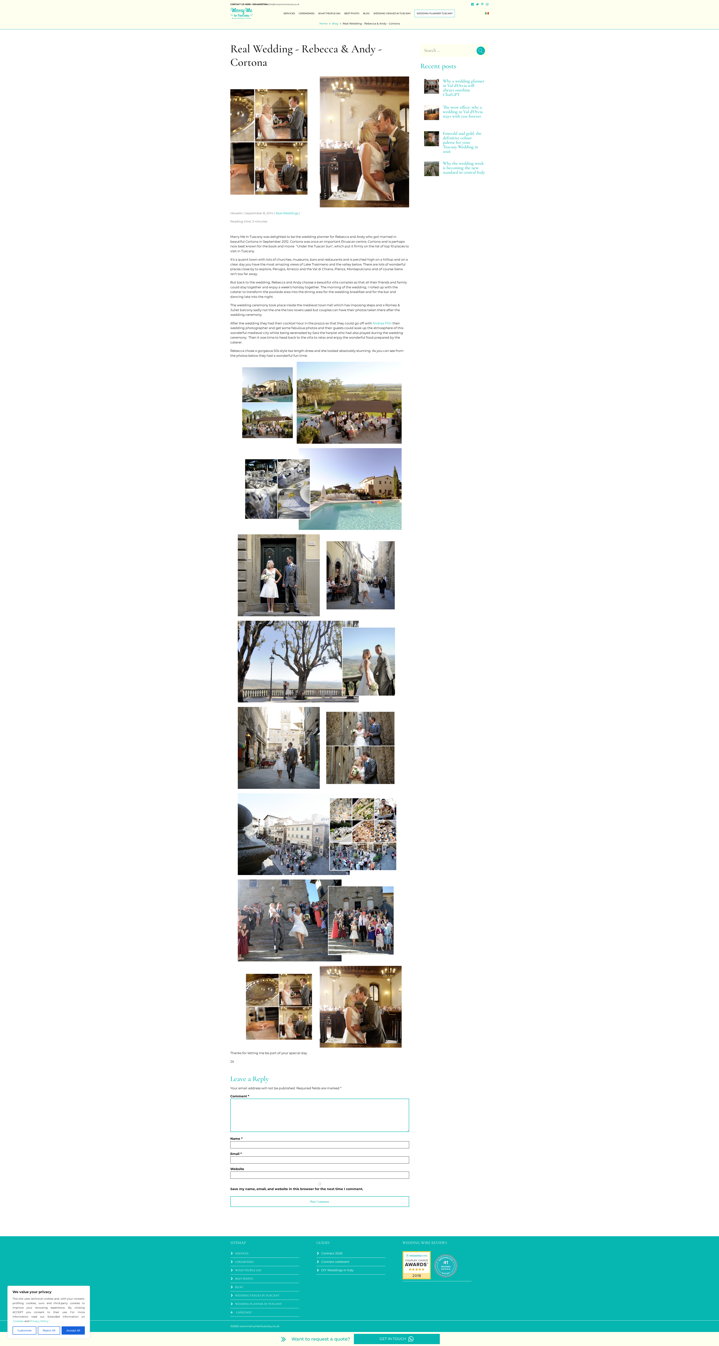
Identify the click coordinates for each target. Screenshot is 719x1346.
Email (236, 1154)
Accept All (73, 1330)
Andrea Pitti (382, 323)
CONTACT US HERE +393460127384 (249, 4)
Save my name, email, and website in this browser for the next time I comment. (296, 1189)
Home (323, 23)
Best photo (351, 13)
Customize (24, 1330)
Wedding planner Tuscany (435, 13)
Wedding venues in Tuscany (392, 13)
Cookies (18, 1321)
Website (237, 1169)
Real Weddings (287, 213)
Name (236, 1139)
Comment (239, 1096)
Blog (366, 13)
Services (289, 13)
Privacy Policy (39, 1321)
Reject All (49, 1330)
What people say (329, 13)
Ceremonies (306, 13)
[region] (48, 1312)
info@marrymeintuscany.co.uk (284, 4)
